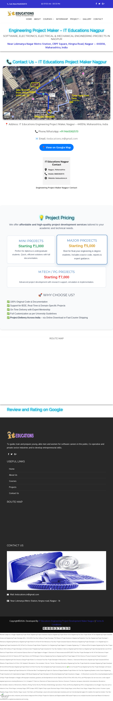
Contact (98, 19)
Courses (12, 481)
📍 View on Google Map (56, 147)
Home (29, 19)
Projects (12, 487)
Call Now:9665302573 (18, 4)
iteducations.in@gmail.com (62, 138)
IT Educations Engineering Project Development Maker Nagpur (66, 621)
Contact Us (14, 493)
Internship (62, 19)
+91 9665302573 (69, 131)
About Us (13, 475)
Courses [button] (48, 19)
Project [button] (74, 19)
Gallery (87, 19)
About (37, 19)
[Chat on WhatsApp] (4, 696)
